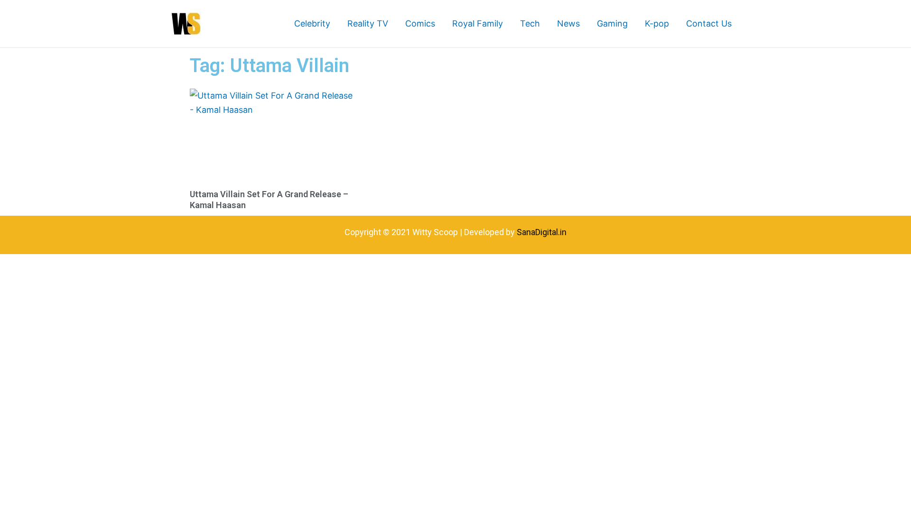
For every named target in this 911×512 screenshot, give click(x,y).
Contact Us (709, 23)
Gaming (612, 23)
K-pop (657, 23)
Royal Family (477, 23)
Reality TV (367, 23)
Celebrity (312, 23)
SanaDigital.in (542, 232)
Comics (420, 23)
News (568, 23)
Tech (530, 23)
